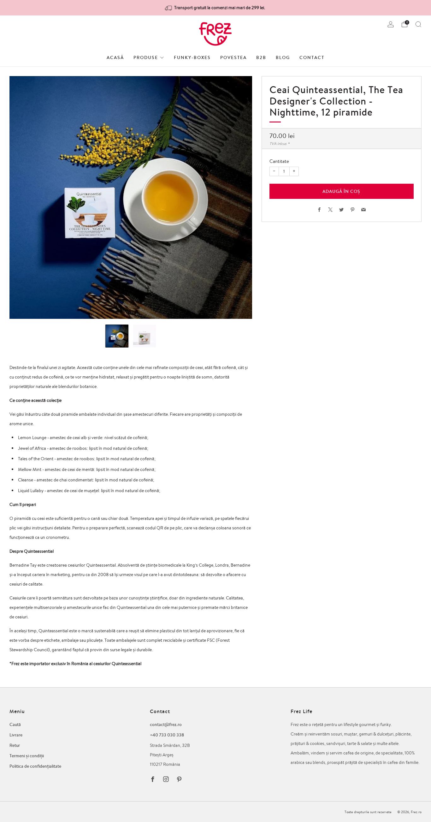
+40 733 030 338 (167, 735)
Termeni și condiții (26, 756)
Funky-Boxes (192, 57)
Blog (283, 57)
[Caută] (418, 24)
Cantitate (279, 161)
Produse (145, 57)
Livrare (15, 735)
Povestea (233, 57)
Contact (311, 57)
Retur (14, 745)
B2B (261, 57)
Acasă (115, 57)
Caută (15, 724)
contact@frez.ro (166, 724)
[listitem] (215, 7)
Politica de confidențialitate (35, 766)
